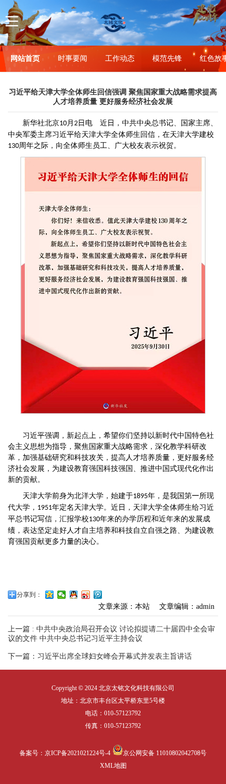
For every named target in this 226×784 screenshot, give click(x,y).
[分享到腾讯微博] (98, 594)
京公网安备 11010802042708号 (165, 753)
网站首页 (25, 58)
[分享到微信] (61, 594)
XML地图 (113, 765)
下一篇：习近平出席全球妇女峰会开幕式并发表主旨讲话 (100, 656)
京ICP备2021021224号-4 (77, 753)
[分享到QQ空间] (49, 594)
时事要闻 (72, 58)
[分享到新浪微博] (85, 594)
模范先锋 (167, 58)
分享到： (29, 594)
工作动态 (120, 58)
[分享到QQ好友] (73, 594)
